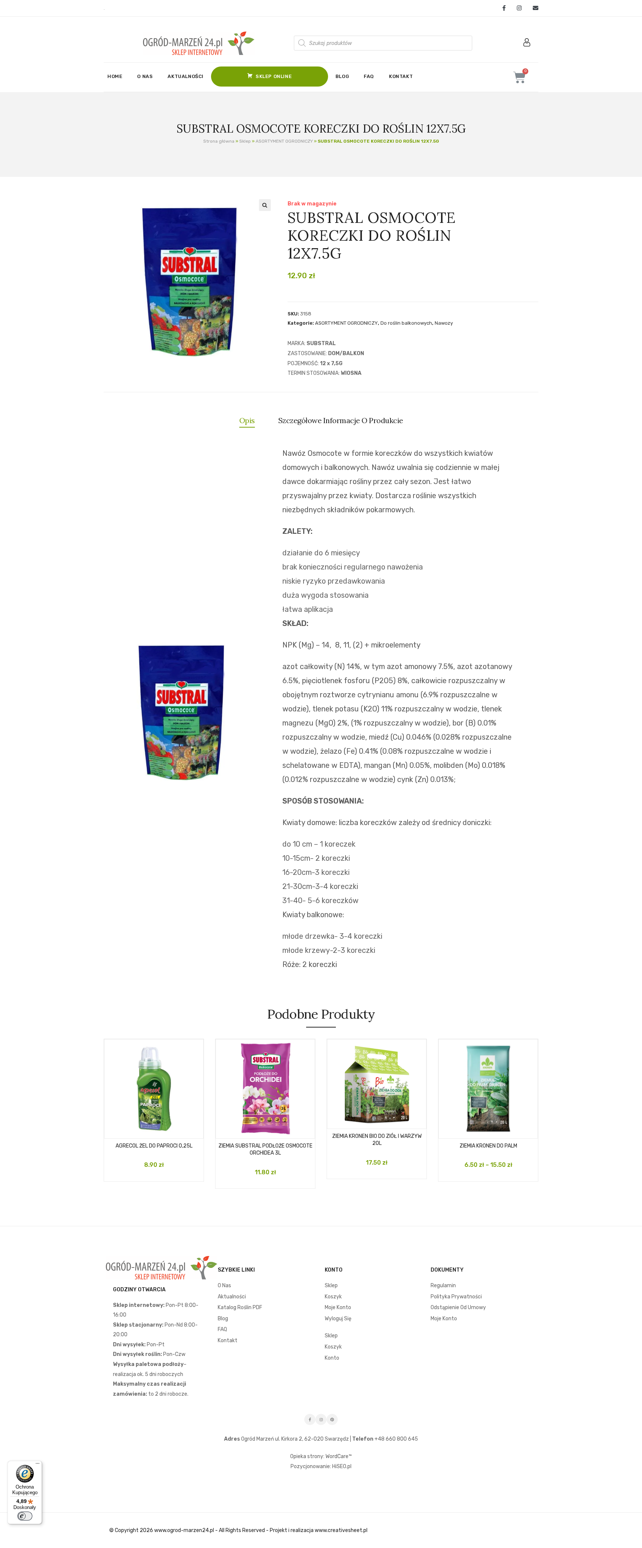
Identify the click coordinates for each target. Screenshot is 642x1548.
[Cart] (519, 77)
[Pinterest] (332, 1419)
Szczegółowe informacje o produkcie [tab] (340, 420)
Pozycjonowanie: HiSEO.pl (321, 1466)
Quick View (161, 1130)
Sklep (245, 141)
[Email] (532, 8)
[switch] (24, 1516)
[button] (265, 205)
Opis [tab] (247, 420)
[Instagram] (519, 8)
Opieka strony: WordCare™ (321, 1456)
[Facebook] (504, 8)
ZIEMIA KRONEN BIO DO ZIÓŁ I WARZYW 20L (377, 1140)
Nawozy (444, 323)
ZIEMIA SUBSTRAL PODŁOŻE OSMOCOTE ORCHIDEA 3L (265, 1149)
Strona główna (218, 141)
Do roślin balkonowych (406, 323)
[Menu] (37, 1465)
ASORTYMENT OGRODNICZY (284, 141)
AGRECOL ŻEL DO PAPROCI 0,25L (154, 1146)
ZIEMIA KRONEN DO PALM (488, 1146)
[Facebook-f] (309, 1419)
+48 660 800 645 (395, 1439)
